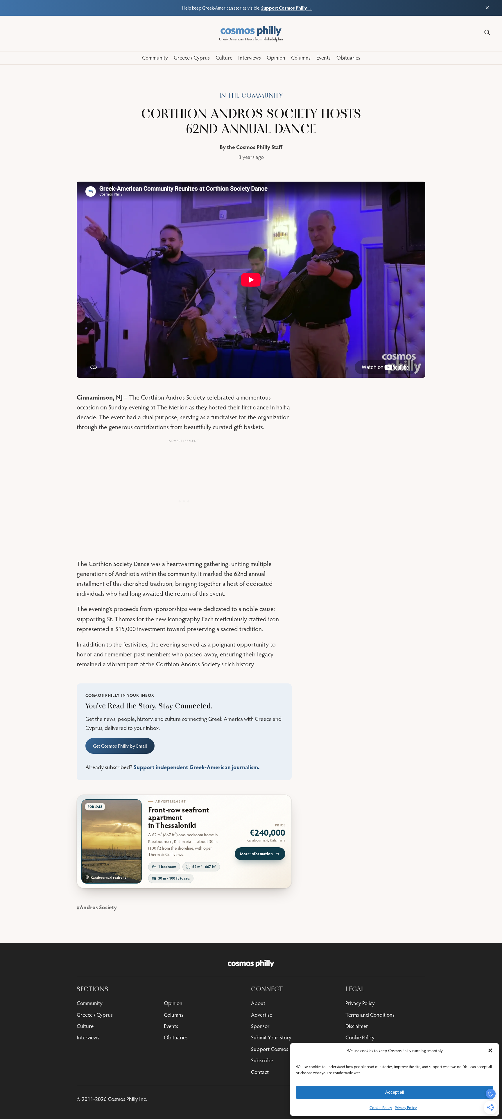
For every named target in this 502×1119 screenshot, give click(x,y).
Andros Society (98, 907)
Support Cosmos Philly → (286, 8)
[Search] (487, 32)
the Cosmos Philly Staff (254, 147)
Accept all (394, 1092)
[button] (490, 1050)
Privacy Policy (406, 1107)
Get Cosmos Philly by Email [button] (120, 746)
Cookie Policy (381, 1107)
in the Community (251, 95)
